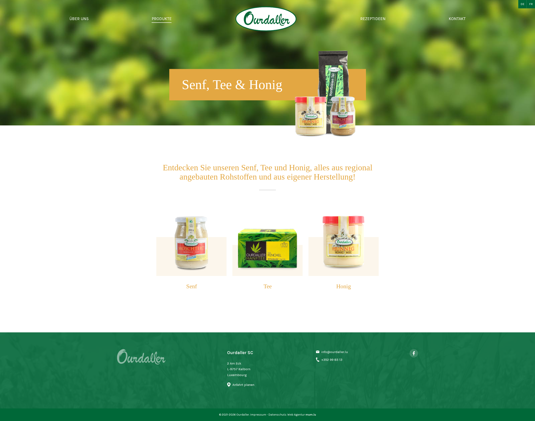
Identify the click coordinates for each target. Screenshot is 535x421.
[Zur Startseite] (266, 18)
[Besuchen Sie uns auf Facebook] (414, 353)
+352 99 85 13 (331, 360)
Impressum (258, 414)
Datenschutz (277, 414)
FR (531, 4)
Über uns (79, 18)
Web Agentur (296, 414)
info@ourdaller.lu (334, 352)
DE (522, 4)
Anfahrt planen (243, 385)
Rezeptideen (373, 18)
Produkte (162, 18)
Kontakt (457, 18)
